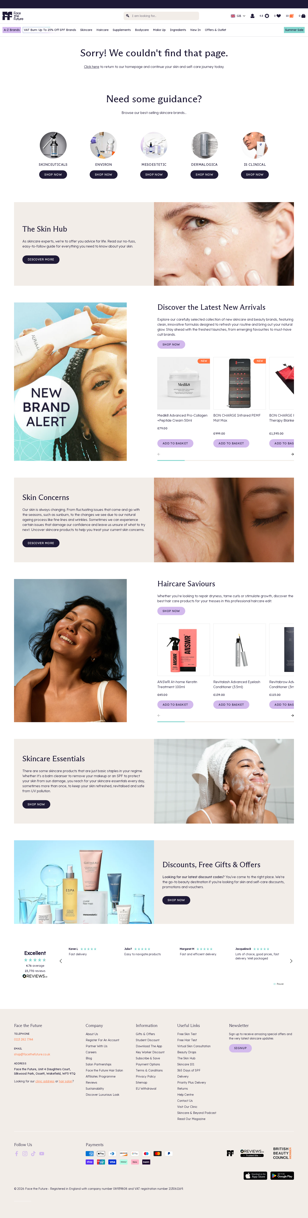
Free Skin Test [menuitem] (187, 1034)
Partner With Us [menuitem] (96, 1046)
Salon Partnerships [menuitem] (98, 1064)
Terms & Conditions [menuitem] (149, 1070)
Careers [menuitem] (91, 1052)
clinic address (44, 1081)
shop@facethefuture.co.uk (32, 1054)
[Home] (230, 1153)
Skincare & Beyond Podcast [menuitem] (196, 1113)
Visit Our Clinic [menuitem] (187, 1107)
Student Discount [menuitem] (147, 1040)
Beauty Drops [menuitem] (186, 1052)
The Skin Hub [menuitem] (186, 1058)
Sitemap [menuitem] (141, 1082)
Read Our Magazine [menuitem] (191, 1119)
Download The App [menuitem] (149, 1046)
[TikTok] (33, 1153)
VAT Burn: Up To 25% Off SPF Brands (50, 30)
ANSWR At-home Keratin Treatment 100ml (177, 684)
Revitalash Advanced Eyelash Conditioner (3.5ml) (236, 684)
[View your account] (252, 16)
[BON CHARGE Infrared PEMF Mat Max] (240, 383)
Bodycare (142, 30)
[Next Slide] (290, 454)
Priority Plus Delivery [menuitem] (191, 1082)
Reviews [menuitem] (91, 1082)
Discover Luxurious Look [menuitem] (102, 1095)
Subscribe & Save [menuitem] (148, 1058)
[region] (176, 961)
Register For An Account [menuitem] (102, 1040)
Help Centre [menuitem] (185, 1095)
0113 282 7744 (23, 1039)
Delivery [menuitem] (183, 1076)
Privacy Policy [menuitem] (146, 1076)
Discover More (41, 259)
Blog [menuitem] (89, 1058)
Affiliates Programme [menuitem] (100, 1076)
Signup (240, 1048)
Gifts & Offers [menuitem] (145, 1034)
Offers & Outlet (215, 30)
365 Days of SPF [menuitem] (189, 1070)
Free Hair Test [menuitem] (187, 1040)
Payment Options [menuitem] (148, 1064)
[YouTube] (41, 1153)
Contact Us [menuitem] (185, 1101)
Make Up (159, 30)
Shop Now (171, 344)
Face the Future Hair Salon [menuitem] (104, 1070)
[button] (61, 961)
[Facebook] (16, 1153)
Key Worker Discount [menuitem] (150, 1052)
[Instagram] (24, 1153)
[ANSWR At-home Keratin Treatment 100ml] (184, 650)
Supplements (122, 30)
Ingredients (178, 30)
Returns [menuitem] (182, 1088)
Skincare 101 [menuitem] (185, 1064)
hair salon (65, 1081)
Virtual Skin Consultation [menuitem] (194, 1046)
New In (195, 30)
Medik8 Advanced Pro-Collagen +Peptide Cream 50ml (182, 417)
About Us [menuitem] (92, 1034)
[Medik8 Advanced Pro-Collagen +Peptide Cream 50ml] (184, 383)
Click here (91, 67)
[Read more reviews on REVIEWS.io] (35, 976)
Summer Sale (294, 30)
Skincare (86, 30)
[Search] (128, 16)
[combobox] (161, 16)
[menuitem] (16, 1153)
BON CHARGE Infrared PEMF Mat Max (237, 417)
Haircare (102, 30)
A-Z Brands (12, 30)
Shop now (53, 174)
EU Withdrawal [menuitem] (146, 1088)
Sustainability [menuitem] (95, 1088)
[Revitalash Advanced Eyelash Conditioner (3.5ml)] (240, 650)
